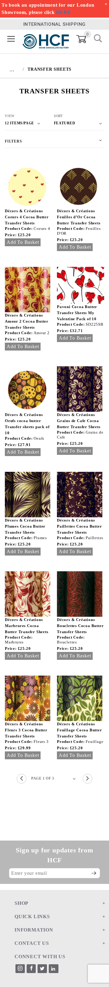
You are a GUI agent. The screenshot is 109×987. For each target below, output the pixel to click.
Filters (13, 141)
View (10, 116)
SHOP (21, 903)
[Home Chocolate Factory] (45, 39)
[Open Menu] (11, 39)
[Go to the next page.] (87, 779)
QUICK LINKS (32, 916)
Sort (58, 116)
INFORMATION (34, 929)
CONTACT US (32, 943)
